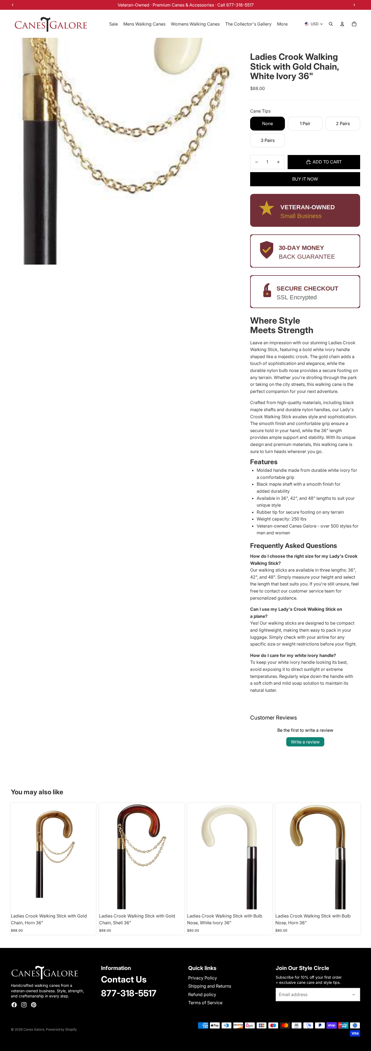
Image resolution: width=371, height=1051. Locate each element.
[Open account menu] (342, 24)
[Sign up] (353, 995)
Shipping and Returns (209, 986)
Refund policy (202, 994)
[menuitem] (282, 24)
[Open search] (331, 24)
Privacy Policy (202, 978)
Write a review (305, 742)
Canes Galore (33, 1029)
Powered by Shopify (61, 1029)
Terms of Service (205, 1002)
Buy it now (305, 179)
